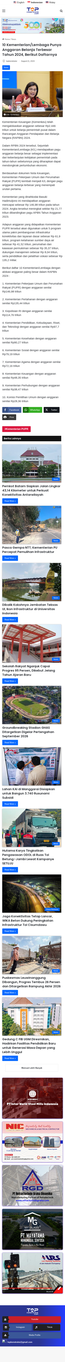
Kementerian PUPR (17, 429)
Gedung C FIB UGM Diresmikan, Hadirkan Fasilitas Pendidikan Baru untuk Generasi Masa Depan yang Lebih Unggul (29, 1045)
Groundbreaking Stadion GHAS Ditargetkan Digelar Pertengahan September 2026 (28, 732)
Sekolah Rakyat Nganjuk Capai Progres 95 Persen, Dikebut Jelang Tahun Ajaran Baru (28, 670)
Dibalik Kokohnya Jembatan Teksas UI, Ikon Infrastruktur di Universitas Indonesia (30, 609)
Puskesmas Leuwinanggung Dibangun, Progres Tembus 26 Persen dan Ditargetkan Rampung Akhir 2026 (31, 982)
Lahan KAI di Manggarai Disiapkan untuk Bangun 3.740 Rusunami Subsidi (28, 793)
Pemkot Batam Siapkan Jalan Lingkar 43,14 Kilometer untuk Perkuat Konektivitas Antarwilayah (31, 490)
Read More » (10, 501)
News (13, 39)
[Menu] (3, 12)
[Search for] (61, 12)
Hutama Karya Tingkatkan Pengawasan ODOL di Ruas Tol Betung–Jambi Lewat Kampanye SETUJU (28, 857)
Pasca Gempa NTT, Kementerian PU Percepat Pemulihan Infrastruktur (29, 549)
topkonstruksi (11, 61)
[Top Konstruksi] (32, 10)
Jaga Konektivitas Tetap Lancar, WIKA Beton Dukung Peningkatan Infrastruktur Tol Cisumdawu (27, 920)
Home (7, 39)
